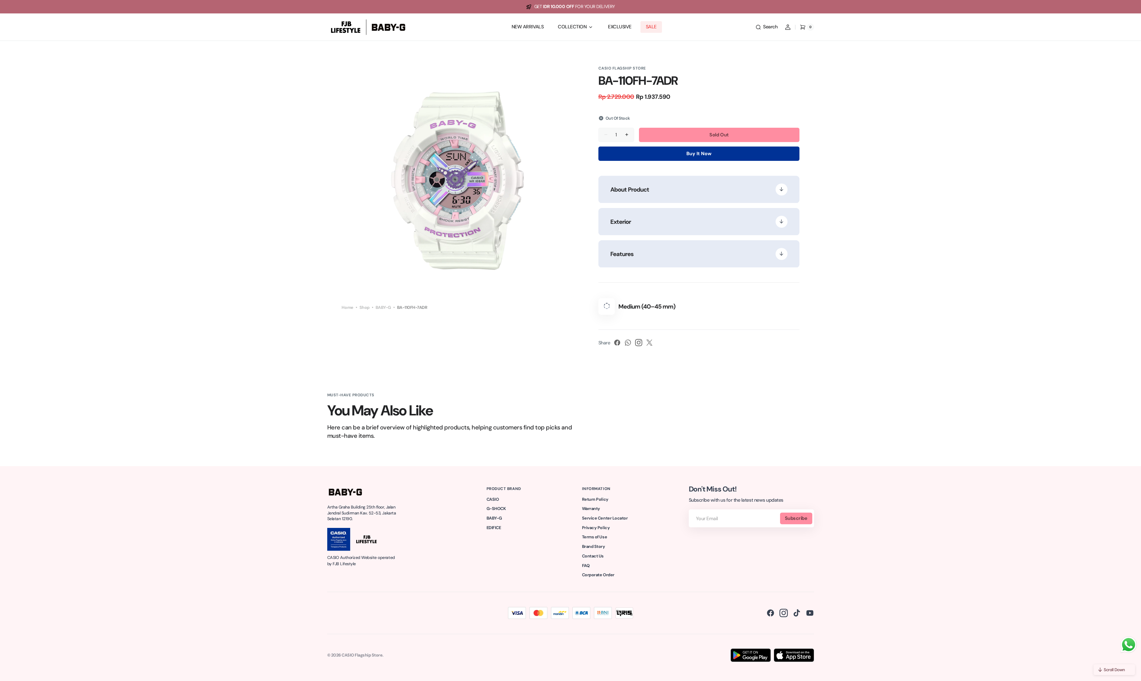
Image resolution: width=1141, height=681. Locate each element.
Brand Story (593, 546)
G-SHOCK (496, 508)
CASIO (493, 499)
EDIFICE (494, 527)
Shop (364, 307)
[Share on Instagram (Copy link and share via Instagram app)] (638, 342)
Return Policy (595, 499)
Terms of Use (594, 537)
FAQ (586, 565)
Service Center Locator (605, 518)
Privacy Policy (596, 527)
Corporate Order (598, 574)
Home (347, 307)
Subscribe (796, 518)
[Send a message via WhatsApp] (1128, 644)
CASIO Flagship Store (362, 655)
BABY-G (383, 307)
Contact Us (593, 556)
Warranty (591, 508)
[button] (766, 27)
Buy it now (698, 153)
